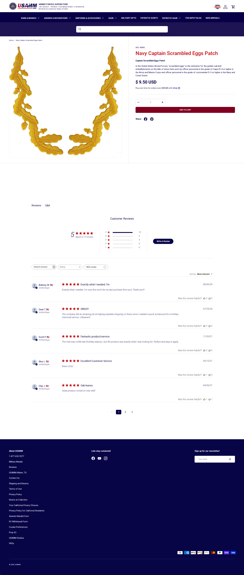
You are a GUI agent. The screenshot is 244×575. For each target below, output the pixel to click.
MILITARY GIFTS (128, 18)
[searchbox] (41, 267)
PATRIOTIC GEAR (169, 18)
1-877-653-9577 (16, 456)
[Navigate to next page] (132, 412)
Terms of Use (15, 489)
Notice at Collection (18, 499)
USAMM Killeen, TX (17, 472)
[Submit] (79, 29)
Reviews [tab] (36, 205)
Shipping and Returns (19, 483)
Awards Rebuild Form (19, 516)
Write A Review (163, 241)
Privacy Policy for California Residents (26, 510)
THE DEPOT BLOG (193, 18)
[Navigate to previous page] (112, 412)
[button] (233, 7)
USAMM (18, 565)
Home (11, 40)
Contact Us (14, 478)
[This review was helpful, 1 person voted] (204, 374)
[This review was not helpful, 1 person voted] (209, 399)
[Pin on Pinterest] (152, 119)
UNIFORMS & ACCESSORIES (88, 18)
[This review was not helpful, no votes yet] (209, 298)
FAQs (11, 543)
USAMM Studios (16, 538)
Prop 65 (12, 532)
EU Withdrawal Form (18, 521)
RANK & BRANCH (28, 18)
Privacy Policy (15, 494)
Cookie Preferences (18, 527)
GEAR (111, 18)
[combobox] (122, 29)
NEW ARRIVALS (213, 18)
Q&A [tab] (47, 205)
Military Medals (16, 461)
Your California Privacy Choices (23, 505)
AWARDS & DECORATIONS (56, 18)
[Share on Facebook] (145, 119)
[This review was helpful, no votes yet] (204, 298)
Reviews (13, 467)
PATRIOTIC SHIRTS (149, 18)
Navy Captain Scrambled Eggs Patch (29, 40)
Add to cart (185, 110)
